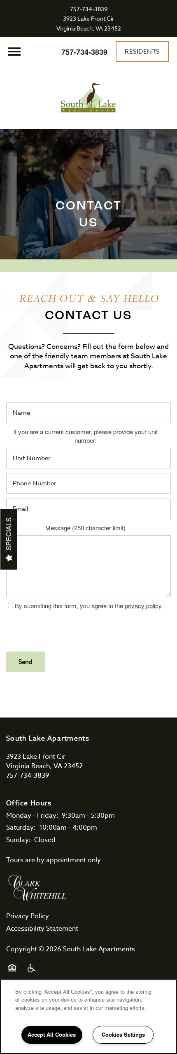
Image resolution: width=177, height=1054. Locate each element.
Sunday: (18, 840)
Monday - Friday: (32, 816)
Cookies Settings (123, 1034)
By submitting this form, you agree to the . (89, 605)
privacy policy (143, 605)
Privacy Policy (27, 916)
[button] (142, 51)
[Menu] (14, 51)
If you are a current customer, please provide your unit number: (85, 436)
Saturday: (21, 828)
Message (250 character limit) (85, 528)
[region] (88, 1016)
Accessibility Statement (42, 929)
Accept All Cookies (52, 1034)
